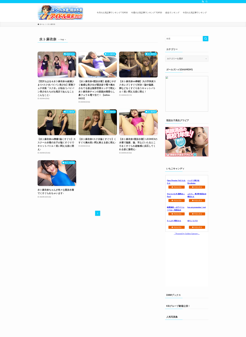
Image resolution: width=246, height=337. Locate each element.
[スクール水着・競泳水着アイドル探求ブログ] (60, 12)
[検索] (206, 1)
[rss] (203, 1)
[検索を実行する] (205, 38)
